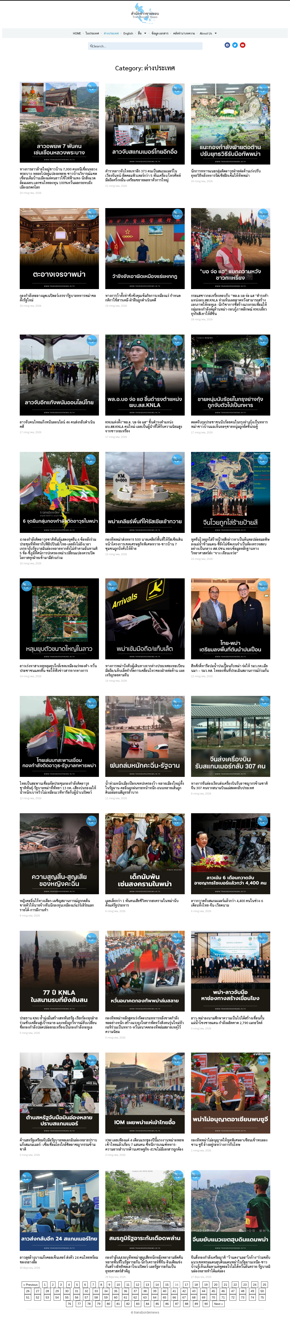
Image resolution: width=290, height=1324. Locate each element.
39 (155, 1290)
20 (216, 1283)
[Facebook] (227, 45)
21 (226, 1283)
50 (263, 1290)
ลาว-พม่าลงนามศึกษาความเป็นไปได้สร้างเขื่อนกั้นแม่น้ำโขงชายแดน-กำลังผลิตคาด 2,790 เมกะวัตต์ (227, 1020)
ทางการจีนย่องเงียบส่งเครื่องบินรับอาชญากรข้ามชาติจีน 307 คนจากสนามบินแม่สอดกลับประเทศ (229, 785)
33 (97, 1290)
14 (157, 1283)
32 (87, 1290)
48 (243, 1290)
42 (184, 1290)
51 (28, 1296)
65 (165, 1296)
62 (136, 1296)
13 (148, 1283)
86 (167, 1303)
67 (184, 1296)
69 (204, 1296)
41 (175, 1290)
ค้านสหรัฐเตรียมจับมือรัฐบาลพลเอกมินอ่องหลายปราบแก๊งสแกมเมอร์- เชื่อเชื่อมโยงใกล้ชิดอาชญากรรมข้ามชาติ (58, 1144)
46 (224, 1290)
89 (197, 1303)
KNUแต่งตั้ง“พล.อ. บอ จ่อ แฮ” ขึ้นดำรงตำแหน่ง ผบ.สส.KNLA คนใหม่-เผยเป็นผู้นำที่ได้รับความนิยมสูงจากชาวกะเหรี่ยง (143, 426)
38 (145, 1290)
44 (204, 1290)
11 (128, 1283)
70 (214, 1296)
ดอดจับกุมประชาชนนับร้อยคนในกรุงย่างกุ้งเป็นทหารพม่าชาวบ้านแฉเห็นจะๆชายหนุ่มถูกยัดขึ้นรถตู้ (229, 424)
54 (58, 1296)
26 (28, 1290)
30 (67, 1290)
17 (187, 1283)
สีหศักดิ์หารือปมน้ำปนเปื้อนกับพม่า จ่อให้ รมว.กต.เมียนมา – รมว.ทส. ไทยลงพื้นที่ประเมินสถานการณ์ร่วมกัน (230, 668)
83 (138, 1303)
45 (214, 1290)
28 (48, 1290)
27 (38, 1290)
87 (177, 1303)
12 (138, 1283)
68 (194, 1296)
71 (224, 1296)
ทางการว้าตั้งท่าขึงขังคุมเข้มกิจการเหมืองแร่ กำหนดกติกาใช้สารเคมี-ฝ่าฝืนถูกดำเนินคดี (143, 297)
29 (58, 1290)
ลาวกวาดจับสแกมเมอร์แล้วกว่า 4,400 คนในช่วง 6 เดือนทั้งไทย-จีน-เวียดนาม (227, 902)
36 (126, 1290)
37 (136, 1290)
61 (126, 1296)
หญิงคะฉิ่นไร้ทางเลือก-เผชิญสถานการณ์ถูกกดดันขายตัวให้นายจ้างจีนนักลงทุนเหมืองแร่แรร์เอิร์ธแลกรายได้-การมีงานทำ (57, 905)
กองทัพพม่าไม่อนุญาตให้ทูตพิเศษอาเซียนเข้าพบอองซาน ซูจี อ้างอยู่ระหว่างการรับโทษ (229, 1142)
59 (106, 1296)
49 (253, 1290)
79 (99, 1303)
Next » (218, 1304)
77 (80, 1303)
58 (97, 1296)
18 (197, 1283)
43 (194, 1290)
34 (106, 1290)
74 (253, 1296)
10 (119, 1283)
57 (87, 1296)
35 (116, 1290)
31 (77, 1290)
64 (155, 1296)
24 (255, 1283)
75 (263, 1296)
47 (233, 1290)
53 (48, 1296)
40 (165, 1290)
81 (119, 1303)
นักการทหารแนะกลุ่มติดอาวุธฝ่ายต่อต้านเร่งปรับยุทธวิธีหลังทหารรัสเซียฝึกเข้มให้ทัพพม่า (226, 173)
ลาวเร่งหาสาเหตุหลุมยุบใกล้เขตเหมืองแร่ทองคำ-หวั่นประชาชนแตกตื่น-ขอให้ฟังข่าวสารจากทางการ (58, 668)
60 (116, 1296)
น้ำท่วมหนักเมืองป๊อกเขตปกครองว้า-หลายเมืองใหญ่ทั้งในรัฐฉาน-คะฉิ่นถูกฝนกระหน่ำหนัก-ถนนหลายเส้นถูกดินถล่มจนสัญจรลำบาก (144, 788)
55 (67, 1296)
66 (175, 1296)
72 (233, 1296)
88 (187, 1303)
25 (265, 1283)
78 (89, 1303)
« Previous (30, 1284)
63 (145, 1296)
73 (243, 1296)
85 (158, 1303)
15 (167, 1283)
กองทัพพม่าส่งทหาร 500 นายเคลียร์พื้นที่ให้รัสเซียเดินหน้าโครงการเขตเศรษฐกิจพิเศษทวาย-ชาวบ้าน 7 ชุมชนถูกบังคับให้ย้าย (144, 544)
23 (245, 1283)
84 (148, 1303)
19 (206, 1283)
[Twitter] (235, 45)
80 (109, 1303)
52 (38, 1296)
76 (70, 1303)
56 (77, 1296)
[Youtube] (242, 45)
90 (207, 1303)
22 (236, 1283)
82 (128, 1303)
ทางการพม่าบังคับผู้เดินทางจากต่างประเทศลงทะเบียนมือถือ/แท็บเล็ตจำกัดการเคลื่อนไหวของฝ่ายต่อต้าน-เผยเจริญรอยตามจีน (144, 670)
